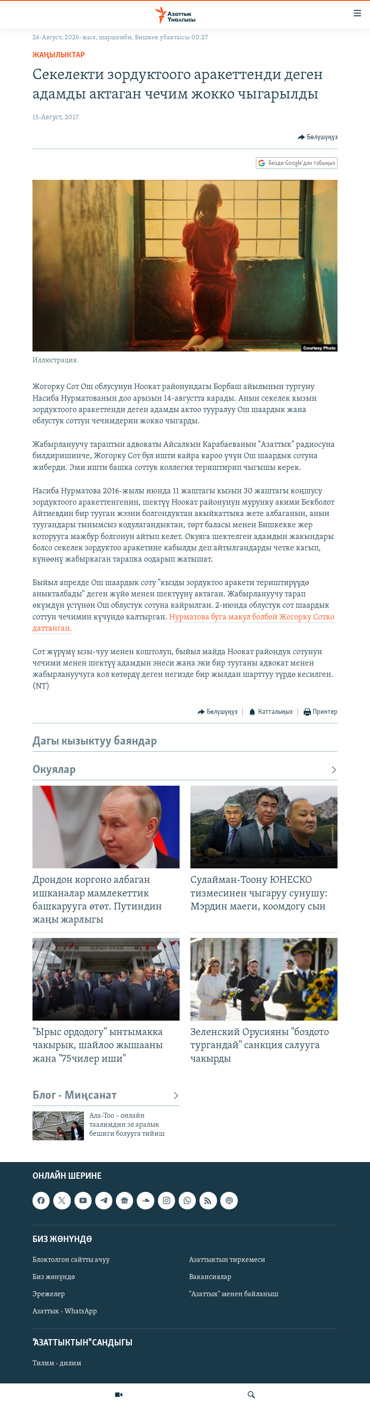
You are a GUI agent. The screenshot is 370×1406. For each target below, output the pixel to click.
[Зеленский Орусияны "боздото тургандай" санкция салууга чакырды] (264, 979)
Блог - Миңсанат (74, 1096)
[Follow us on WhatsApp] (187, 1200)
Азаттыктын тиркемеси (227, 1260)
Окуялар (54, 770)
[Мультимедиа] (118, 1394)
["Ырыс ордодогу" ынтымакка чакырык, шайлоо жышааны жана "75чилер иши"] (106, 979)
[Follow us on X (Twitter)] (61, 1200)
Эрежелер (48, 1294)
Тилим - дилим (56, 1363)
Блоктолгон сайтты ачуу (71, 1260)
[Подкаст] (228, 1200)
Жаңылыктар (58, 56)
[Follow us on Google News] (124, 1200)
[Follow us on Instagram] (166, 1200)
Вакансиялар (210, 1277)
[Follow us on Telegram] (103, 1200)
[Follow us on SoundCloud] (145, 1200)
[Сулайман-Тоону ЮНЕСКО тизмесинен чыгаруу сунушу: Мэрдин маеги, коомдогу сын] (264, 827)
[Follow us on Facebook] (41, 1200)
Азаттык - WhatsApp (64, 1311)
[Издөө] (251, 1394)
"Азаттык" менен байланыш (233, 1294)
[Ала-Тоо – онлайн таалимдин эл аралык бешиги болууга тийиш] (58, 1125)
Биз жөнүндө (53, 1277)
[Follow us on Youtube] (83, 1200)
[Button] (318, 137)
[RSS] (208, 1200)
